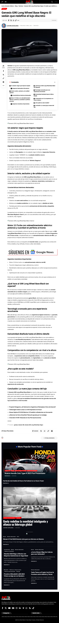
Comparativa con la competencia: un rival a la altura (43, 99)
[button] (3, 2)
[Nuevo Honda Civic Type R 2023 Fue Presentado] (29, 464)
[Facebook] (3, 608)
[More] (18, 20)
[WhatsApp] (26, 608)
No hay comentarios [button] (49, 438)
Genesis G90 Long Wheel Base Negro (34, 425)
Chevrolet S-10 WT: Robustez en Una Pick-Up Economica (25, 418)
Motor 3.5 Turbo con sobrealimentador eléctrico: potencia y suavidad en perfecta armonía (19, 99)
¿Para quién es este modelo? (42, 102)
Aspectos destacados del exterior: (21, 88)
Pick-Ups (18, 571)
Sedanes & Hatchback (32, 470)
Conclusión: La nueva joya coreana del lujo (44, 106)
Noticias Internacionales (20, 470)
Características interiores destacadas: (22, 95)
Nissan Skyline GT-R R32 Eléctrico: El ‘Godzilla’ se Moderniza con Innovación (30, 412)
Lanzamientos (7, 549)
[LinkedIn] (20, 608)
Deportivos (7, 470)
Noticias (4, 8)
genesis (16, 425)
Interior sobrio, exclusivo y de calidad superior (19, 91)
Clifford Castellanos (12, 25)
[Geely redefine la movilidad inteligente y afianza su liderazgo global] (29, 502)
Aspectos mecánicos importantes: (21, 104)
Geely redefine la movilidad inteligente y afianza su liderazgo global (25, 522)
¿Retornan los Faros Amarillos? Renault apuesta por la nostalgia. (28, 415)
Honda (12, 470)
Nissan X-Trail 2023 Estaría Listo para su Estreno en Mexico (23, 539)
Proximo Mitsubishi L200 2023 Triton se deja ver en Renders (14, 575)
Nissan (4, 536)
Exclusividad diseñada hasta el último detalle (44, 95)
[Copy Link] (16, 20)
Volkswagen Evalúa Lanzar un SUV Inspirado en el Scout (25, 409)
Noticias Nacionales (11, 536)
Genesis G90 (21, 425)
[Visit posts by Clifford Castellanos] (4, 25)
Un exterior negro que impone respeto (20, 85)
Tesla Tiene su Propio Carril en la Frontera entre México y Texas (42, 573)
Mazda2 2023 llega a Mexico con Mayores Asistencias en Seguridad (16, 555)
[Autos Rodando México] (29, 2)
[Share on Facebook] (9, 20)
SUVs (18, 536)
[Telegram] (23, 608)
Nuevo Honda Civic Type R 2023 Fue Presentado (25, 473)
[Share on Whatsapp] (13, 20)
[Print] (3, 82)
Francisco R (7, 475)
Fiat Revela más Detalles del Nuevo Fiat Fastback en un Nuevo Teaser (23, 481)
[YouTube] (9, 608)
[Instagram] (16, 608)
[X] (5, 608)
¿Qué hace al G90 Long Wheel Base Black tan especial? (44, 86)
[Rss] (30, 608)
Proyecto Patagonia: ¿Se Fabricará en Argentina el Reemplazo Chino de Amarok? (32, 407)
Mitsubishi (6, 569)
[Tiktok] (33, 608)
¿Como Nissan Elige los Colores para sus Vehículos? (42, 553)
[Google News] (13, 608)
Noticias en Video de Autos (15, 569)
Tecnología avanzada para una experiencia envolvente (42, 90)
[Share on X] (11, 20)
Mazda (12, 549)
